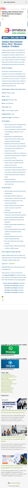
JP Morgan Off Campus (7, 392)
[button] (2, 19)
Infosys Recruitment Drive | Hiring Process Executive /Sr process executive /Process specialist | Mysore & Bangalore (13, 439)
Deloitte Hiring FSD (6, 385)
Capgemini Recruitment (7, 389)
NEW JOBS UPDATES (9, 2)
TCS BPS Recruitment (6, 381)
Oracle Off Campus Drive (7, 388)
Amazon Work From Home (8, 375)
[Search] (26, 2)
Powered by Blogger (15, 483)
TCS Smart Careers (6, 374)
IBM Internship (5, 378)
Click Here (12, 263)
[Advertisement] (14, 326)
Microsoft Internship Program (8, 377)
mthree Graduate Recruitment (8, 379)
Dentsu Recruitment (6, 390)
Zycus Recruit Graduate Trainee (9, 383)
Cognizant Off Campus (7, 382)
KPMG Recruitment (6, 386)
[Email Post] (2, 297)
